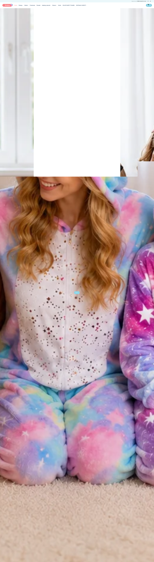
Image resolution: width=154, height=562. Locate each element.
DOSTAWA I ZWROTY (81, 5)
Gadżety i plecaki (46, 5)
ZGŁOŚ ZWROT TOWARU (69, 5)
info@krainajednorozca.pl (141, 1)
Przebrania (32, 5)
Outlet (59, 5)
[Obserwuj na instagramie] (150, 1)
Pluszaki (38, 5)
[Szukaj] (150, 5)
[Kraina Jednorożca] (7, 5)
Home (15, 5)
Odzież (26, 5)
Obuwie (54, 5)
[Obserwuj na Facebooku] (148, 1)
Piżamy (20, 5)
